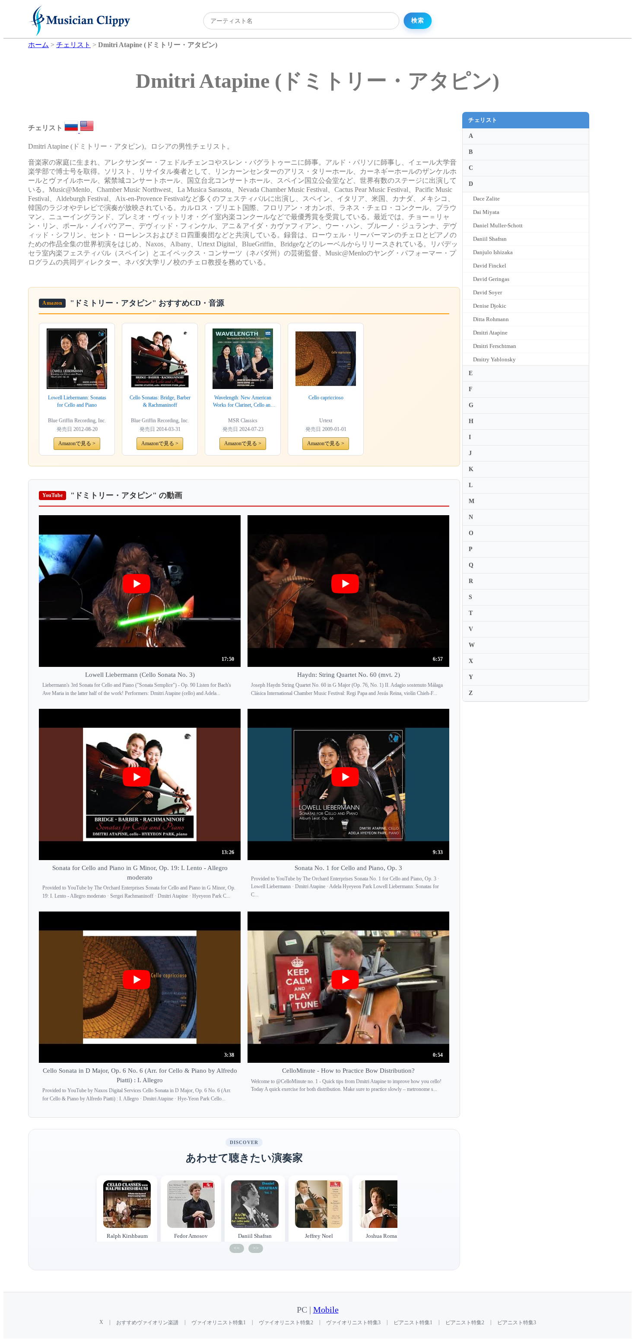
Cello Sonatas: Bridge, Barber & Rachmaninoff (160, 401)
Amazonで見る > (76, 443)
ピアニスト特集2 (464, 1323)
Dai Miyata (486, 212)
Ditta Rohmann (491, 319)
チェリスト (483, 120)
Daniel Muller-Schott (498, 225)
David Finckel (489, 265)
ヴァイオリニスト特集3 (353, 1323)
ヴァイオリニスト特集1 (218, 1323)
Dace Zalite (486, 198)
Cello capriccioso (325, 398)
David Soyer (487, 292)
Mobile (326, 1309)
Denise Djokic (489, 306)
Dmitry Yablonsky (494, 359)
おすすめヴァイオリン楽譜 (147, 1323)
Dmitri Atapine (490, 332)
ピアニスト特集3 (516, 1323)
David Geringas (491, 279)
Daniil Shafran (490, 239)
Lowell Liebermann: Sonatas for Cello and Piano (77, 401)
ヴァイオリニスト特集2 (286, 1323)
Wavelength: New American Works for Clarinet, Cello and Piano (243, 402)
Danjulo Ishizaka (493, 252)
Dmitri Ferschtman (494, 346)
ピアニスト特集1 (413, 1323)
